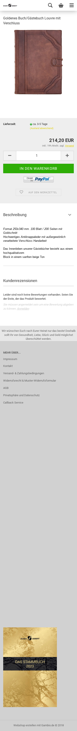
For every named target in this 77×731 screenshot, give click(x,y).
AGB (6, 388)
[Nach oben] (65, 724)
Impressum (10, 359)
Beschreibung (15, 214)
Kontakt (8, 366)
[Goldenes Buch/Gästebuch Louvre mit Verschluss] (38, 61)
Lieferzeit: (9, 124)
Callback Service (13, 402)
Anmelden (23, 308)
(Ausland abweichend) (41, 128)
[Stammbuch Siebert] (8, 5)
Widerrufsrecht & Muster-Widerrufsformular (29, 380)
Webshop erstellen (24, 725)
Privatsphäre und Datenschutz (21, 395)
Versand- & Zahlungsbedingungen (23, 373)
